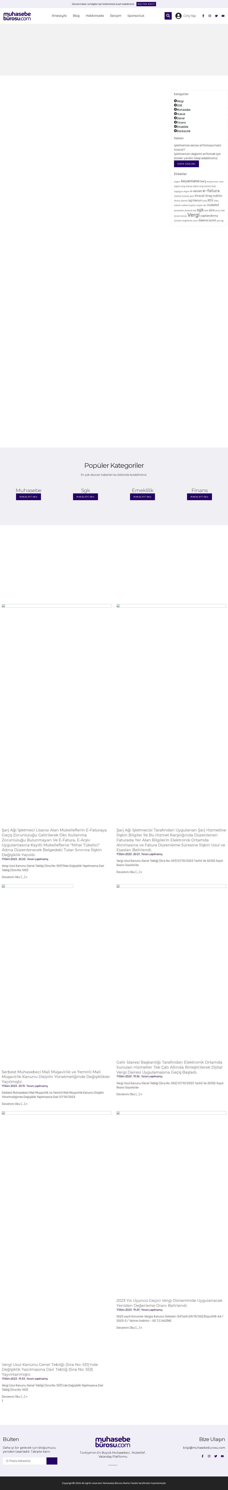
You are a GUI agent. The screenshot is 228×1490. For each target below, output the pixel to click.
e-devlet (196, 191)
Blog (76, 15)
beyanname (190, 181)
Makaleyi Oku (28, 497)
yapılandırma (209, 215)
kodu (216, 201)
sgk (200, 209)
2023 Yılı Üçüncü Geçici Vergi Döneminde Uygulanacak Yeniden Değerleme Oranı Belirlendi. (169, 1303)
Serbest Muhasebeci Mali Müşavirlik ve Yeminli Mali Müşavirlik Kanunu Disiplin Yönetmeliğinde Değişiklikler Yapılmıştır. (56, 1076)
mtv (204, 205)
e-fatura (211, 190)
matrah (177, 205)
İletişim (115, 15)
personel (189, 210)
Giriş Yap (189, 16)
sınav (217, 210)
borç (203, 181)
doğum (186, 191)
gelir (192, 196)
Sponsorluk (136, 15)
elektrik (177, 196)
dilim (213, 186)
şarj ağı (220, 221)
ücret (212, 220)
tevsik (177, 216)
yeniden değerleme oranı (186, 221)
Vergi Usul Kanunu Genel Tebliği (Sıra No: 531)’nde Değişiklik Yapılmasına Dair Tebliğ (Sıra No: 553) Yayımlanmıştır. (50, 1369)
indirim (217, 195)
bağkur (177, 182)
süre (212, 210)
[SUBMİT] (51, 1461)
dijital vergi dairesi (202, 186)
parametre (179, 210)
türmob (183, 216)
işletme (184, 201)
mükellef (213, 205)
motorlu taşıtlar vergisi (192, 205)
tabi (223, 210)
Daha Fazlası (186, 164)
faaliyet (185, 196)
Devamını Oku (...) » (14, 877)
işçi (190, 200)
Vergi (193, 215)
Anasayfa (59, 15)
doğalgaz (178, 191)
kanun (197, 200)
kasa (205, 201)
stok (206, 210)
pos (194, 210)
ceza (221, 182)
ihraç (208, 195)
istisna (177, 201)
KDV (210, 200)
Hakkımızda (95, 15)
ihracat (200, 195)
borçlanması (212, 182)
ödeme (203, 220)
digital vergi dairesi (183, 186)
